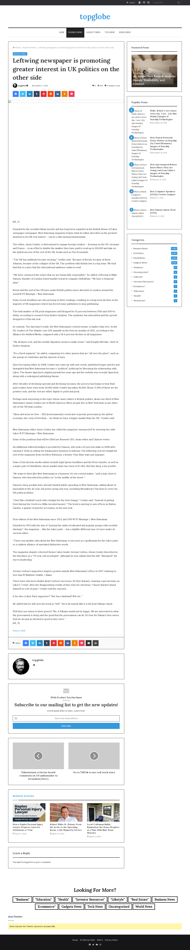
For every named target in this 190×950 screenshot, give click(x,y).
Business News (75, 32)
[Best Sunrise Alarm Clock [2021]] (140, 216)
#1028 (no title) (87, 940)
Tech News (110, 32)
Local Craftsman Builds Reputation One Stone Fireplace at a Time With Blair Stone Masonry (103, 828)
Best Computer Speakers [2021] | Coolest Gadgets (162, 193)
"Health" (137, 296)
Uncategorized (140, 272)
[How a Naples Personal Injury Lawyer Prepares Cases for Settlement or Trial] (29, 812)
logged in (28, 862)
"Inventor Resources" (143, 281)
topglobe (22, 85)
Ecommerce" (139, 286)
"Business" (138, 267)
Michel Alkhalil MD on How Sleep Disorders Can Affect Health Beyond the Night (151, 80)
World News (125, 32)
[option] (154, 71)
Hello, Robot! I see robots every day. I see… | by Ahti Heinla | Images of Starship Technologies (163, 115)
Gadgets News (93, 32)
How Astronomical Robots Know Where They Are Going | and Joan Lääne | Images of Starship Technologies (163, 170)
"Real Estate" (139, 300)
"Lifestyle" (138, 277)
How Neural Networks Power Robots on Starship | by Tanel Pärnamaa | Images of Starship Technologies (163, 143)
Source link (19, 630)
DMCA (100, 940)
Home (61, 32)
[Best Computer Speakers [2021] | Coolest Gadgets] (140, 198)
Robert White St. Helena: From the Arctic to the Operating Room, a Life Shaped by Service (66, 827)
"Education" (138, 291)
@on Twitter (15, 916)
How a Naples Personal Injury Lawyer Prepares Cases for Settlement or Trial (28, 827)
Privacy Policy (111, 940)
